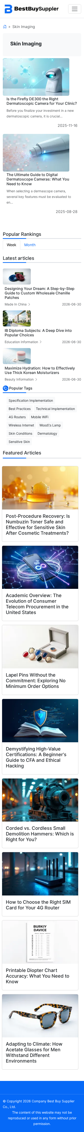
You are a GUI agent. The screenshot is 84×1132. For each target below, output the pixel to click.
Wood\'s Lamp (50, 425)
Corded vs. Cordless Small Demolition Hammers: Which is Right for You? (40, 833)
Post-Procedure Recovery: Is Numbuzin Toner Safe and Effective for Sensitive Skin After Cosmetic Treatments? (38, 524)
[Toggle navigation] (74, 9)
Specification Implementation (31, 400)
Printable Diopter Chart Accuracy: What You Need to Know (37, 975)
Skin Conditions (20, 433)
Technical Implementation (55, 409)
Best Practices (20, 409)
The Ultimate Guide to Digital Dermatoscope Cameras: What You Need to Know (38, 179)
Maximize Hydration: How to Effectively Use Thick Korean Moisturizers (40, 370)
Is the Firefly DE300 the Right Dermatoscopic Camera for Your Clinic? (42, 101)
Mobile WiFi (39, 417)
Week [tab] (11, 244)
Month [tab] (29, 244)
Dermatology (47, 433)
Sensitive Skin (19, 442)
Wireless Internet (21, 425)
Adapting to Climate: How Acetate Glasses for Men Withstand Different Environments (34, 1052)
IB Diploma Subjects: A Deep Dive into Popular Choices (38, 332)
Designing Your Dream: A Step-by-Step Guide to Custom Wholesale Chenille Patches (39, 293)
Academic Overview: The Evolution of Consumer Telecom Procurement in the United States (37, 604)
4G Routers (17, 417)
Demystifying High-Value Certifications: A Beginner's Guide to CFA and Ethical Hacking (36, 757)
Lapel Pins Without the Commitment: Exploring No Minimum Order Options (36, 680)
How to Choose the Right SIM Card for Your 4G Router (38, 905)
